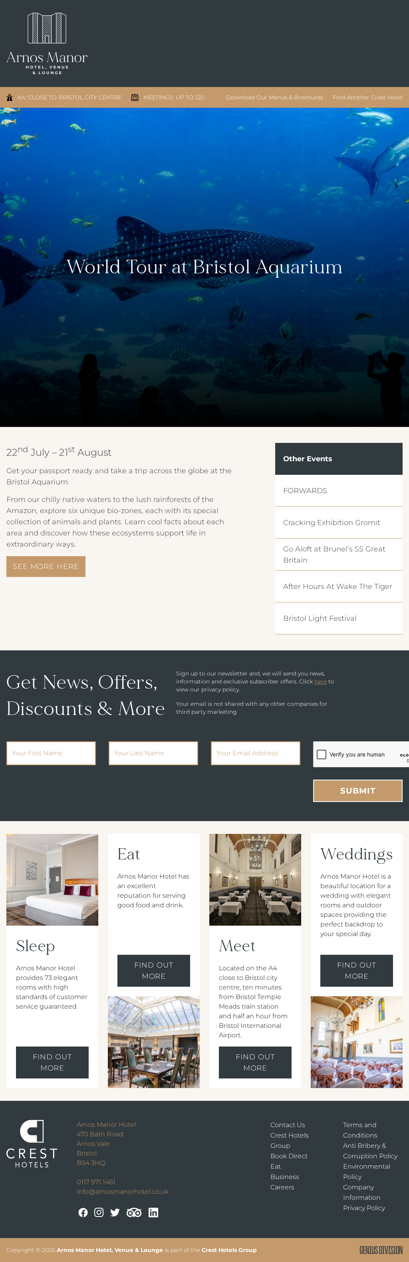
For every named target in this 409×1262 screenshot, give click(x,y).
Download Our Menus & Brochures (274, 97)
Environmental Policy (366, 1172)
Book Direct (289, 1156)
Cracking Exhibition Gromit (331, 522)
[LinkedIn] (153, 1212)
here (320, 681)
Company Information (362, 1192)
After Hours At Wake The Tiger (337, 586)
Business (284, 1177)
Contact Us (287, 1125)
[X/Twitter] (115, 1212)
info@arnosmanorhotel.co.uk (123, 1191)
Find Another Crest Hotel (368, 97)
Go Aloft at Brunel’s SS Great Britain (334, 555)
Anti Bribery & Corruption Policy (370, 1151)
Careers (282, 1187)
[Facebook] (83, 1212)
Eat (275, 1166)
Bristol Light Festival (320, 618)
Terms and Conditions (360, 1130)
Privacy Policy (364, 1208)
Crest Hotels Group (289, 1140)
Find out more (52, 1062)
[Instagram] (99, 1212)
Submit (357, 791)
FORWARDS (305, 490)
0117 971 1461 (96, 1182)
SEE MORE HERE (46, 566)
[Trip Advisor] (134, 1212)
